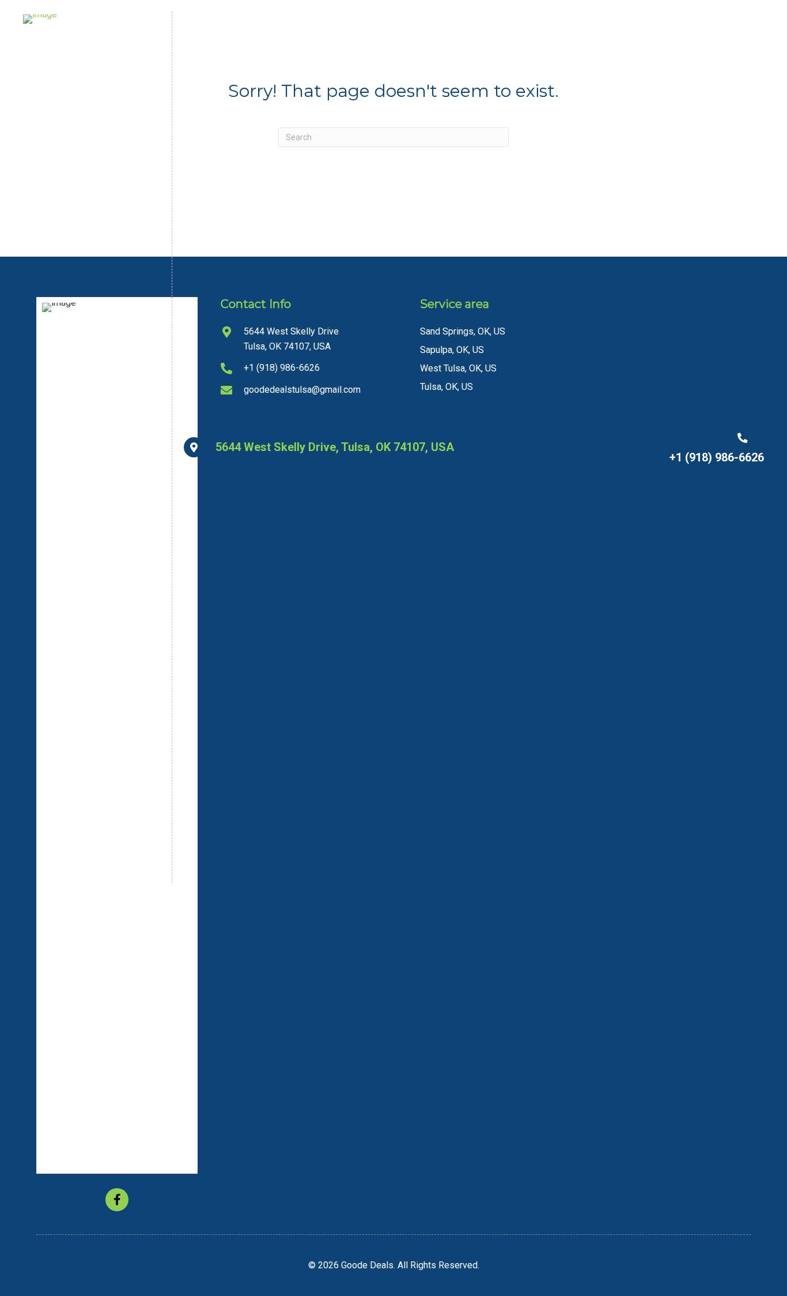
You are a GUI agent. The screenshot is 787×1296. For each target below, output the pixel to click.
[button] (116, 1199)
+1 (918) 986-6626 (716, 457)
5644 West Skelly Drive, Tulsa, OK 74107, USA (334, 447)
